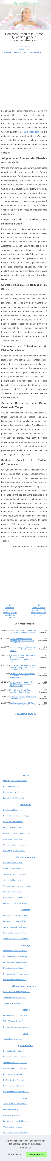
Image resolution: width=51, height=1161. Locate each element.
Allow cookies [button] (36, 1154)
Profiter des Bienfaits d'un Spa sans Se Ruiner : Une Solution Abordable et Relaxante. (22, 667)
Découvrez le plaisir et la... (14, 792)
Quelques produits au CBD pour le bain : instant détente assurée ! (23, 704)
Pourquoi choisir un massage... (16, 956)
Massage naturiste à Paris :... (15, 951)
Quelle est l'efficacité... (12, 1127)
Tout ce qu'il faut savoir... (13, 1003)
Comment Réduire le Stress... (15, 1057)
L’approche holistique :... (13, 822)
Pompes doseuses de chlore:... (16, 1027)
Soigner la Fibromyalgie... (13, 880)
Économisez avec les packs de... (16, 992)
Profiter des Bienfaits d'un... (14, 1080)
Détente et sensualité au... (14, 968)
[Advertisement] (25, 80)
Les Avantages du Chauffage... (16, 1015)
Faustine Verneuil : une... (13, 1074)
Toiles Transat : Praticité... (14, 1021)
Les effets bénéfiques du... (14, 798)
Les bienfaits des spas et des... (16, 1092)
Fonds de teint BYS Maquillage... (16, 816)
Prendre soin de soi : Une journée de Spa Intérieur (20, 691)
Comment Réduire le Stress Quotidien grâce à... (24, 52)
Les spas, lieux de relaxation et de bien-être (23, 697)
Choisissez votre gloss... (13, 839)
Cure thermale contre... (12, 892)
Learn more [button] (25, 1147)
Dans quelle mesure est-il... (14, 933)
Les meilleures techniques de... (16, 962)
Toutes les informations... (13, 1039)
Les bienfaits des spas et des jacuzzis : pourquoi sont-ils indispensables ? (22, 684)
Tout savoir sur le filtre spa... (15, 998)
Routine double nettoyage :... (15, 810)
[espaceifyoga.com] (25, 15)
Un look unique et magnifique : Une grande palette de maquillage (22, 675)
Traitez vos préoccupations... (15, 1063)
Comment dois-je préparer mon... (17, 886)
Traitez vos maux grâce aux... (15, 874)
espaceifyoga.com (25, 46)
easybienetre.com (30, 132)
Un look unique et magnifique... (16, 1086)
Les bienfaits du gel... (12, 1109)
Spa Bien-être (24, 49)
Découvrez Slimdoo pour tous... (16, 1133)
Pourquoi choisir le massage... (15, 974)
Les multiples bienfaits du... (14, 980)
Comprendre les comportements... (17, 833)
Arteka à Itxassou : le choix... (15, 1104)
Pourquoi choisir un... (12, 786)
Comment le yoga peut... (13, 1115)
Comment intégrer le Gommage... (17, 845)
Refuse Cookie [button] (14, 1154)
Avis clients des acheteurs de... (16, 939)
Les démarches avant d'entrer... (16, 903)
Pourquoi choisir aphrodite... (15, 1051)
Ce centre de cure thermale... (15, 897)
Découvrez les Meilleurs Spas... (16, 915)
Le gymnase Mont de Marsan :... (16, 1121)
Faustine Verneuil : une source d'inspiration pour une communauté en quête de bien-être (23, 658)
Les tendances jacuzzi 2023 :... (16, 921)
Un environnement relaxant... (15, 1068)
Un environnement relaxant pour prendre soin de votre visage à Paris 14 (23, 649)
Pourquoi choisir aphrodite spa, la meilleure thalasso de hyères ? (38, 611)
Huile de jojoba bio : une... (14, 851)
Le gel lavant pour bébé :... (14, 827)
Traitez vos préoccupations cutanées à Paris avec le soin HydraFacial (10, 612)
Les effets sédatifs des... (13, 863)
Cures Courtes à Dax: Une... (15, 868)
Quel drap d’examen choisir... (15, 781)
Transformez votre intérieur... (15, 927)
